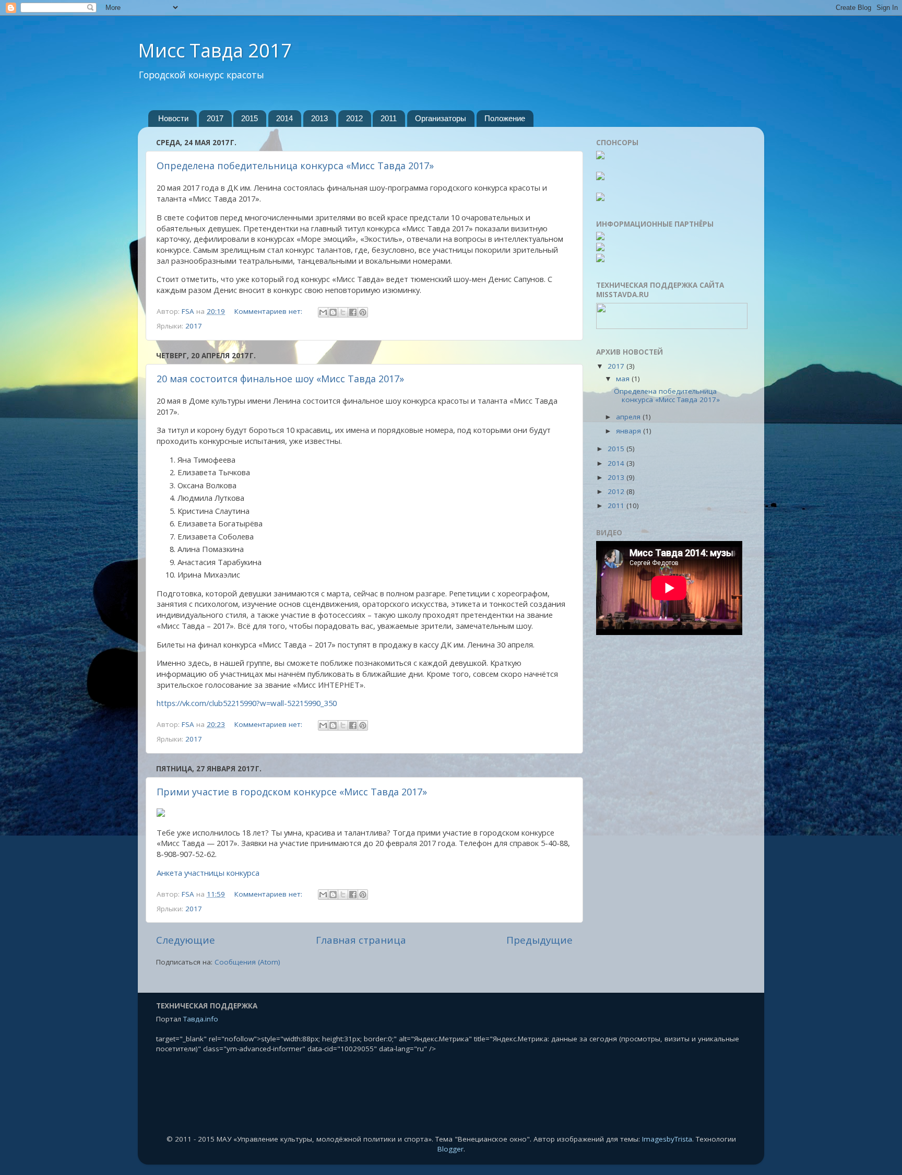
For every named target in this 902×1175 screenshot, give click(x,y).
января (629, 431)
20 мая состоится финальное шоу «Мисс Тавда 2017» (280, 378)
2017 (215, 118)
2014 (284, 118)
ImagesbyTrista (667, 1139)
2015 (249, 118)
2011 (389, 118)
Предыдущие (539, 940)
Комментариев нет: (269, 311)
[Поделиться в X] (343, 312)
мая (624, 378)
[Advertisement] (671, 810)
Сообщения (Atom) (247, 962)
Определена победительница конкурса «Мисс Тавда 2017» (295, 165)
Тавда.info (200, 1019)
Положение (504, 118)
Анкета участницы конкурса (208, 872)
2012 (354, 118)
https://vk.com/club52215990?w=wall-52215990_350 (247, 703)
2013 (319, 118)
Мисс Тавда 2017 (215, 50)
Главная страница (361, 940)
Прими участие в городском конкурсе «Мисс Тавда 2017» (292, 791)
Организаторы (440, 118)
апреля (629, 416)
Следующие (185, 940)
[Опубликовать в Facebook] (353, 312)
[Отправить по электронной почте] (323, 312)
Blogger (450, 1149)
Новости (173, 118)
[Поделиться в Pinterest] (363, 312)
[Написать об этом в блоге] (333, 312)
